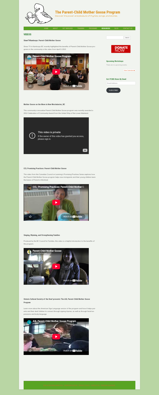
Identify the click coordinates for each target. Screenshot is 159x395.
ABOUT (55, 28)
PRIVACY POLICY (84, 385)
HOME (46, 28)
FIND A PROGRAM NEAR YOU (53, 385)
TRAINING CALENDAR (108, 385)
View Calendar (129, 70)
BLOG (116, 28)
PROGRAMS (93, 28)
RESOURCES (106, 28)
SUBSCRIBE (113, 90)
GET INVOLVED (68, 28)
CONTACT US (127, 28)
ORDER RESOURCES (71, 385)
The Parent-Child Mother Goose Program (87, 12)
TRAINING (80, 28)
